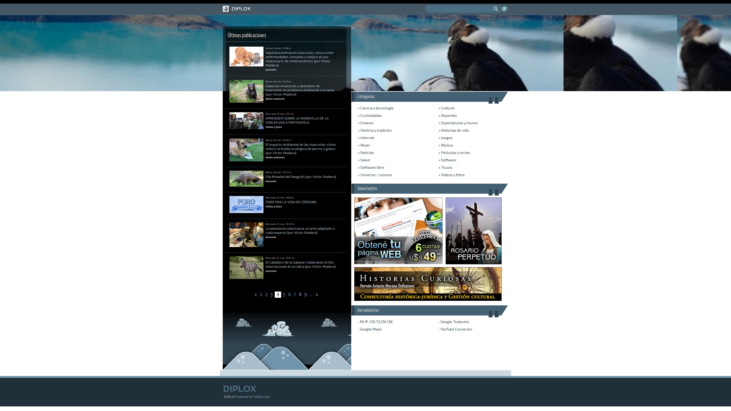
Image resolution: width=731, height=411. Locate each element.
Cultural (446, 108)
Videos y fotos (452, 174)
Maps (370, 329)
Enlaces (365, 122)
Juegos (445, 137)
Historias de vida (454, 130)
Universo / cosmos (375, 174)
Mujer (364, 145)
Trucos (445, 167)
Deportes (448, 115)
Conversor (455, 329)
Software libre (371, 167)
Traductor (454, 321)
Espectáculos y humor (458, 122)
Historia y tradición (375, 130)
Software (447, 160)
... (311, 294)
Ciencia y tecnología (375, 108)
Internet (366, 137)
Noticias (366, 152)
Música (446, 145)
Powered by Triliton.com (252, 396)
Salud (364, 160)
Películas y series (454, 152)
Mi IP (375, 321)
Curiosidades (370, 115)
